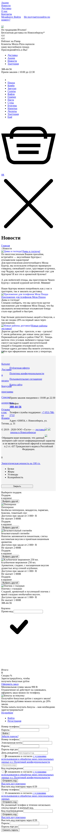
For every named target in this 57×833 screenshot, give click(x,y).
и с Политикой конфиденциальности (30, 762)
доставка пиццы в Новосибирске (27, 431)
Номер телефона (10, 726)
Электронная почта (11, 742)
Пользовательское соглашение (26, 379)
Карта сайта (16, 384)
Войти (11, 718)
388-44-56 (15, 406)
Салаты (12, 91)
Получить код (9, 765)
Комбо (11, 85)
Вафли (11, 94)
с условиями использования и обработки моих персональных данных (27, 759)
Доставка (6, 8)
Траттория (13, 63)
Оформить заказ (10, 684)
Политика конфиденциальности (27, 373)
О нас (4, 11)
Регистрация (14, 721)
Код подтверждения (12, 768)
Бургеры (12, 105)
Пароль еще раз (9, 749)
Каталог (5, 364)
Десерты (12, 111)
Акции (5, 2)
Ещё (10, 117)
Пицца (11, 82)
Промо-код (7, 611)
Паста (11, 99)
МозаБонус (7, 17)
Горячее (12, 97)
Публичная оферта (20, 368)
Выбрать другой (10, 501)
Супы (11, 102)
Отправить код (10, 780)
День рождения (9, 752)
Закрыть (17, 486)
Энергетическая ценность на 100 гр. (20, 463)
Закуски (12, 88)
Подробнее (7, 712)
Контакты (6, 14)
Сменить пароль (10, 830)
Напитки (12, 108)
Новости (6, 5)
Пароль (5, 729)
